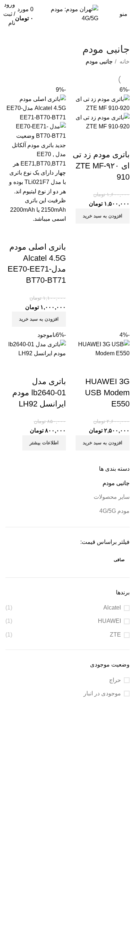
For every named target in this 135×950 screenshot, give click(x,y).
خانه (124, 61)
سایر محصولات (112, 497)
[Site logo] (67, 13)
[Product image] (99, 122)
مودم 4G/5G (114, 511)
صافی (119, 559)
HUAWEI (109, 621)
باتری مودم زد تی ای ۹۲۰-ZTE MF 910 (101, 165)
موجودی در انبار (102, 693)
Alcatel (112, 607)
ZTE (115, 635)
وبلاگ (123, 877)
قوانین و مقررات (110, 863)
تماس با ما (117, 904)
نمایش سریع (121, 140)
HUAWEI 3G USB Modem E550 (107, 392)
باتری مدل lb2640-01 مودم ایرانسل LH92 (39, 392)
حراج (115, 680)
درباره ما (119, 890)
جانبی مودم (116, 483)
